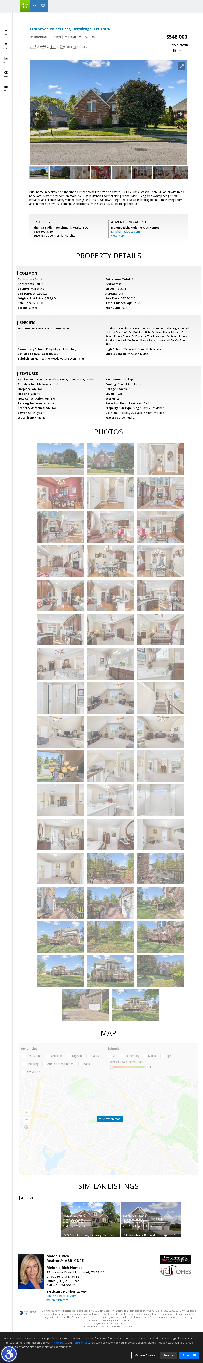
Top (6, 34)
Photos (6, 62)
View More (118, 235)
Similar (6, 90)
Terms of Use (81, 1342)
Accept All (189, 1355)
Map (6, 76)
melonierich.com (57, 1300)
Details (6, 48)
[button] (9, 1354)
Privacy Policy (59, 1342)
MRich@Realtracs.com (125, 231)
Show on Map (111, 1119)
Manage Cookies (145, 1355)
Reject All (169, 1355)
